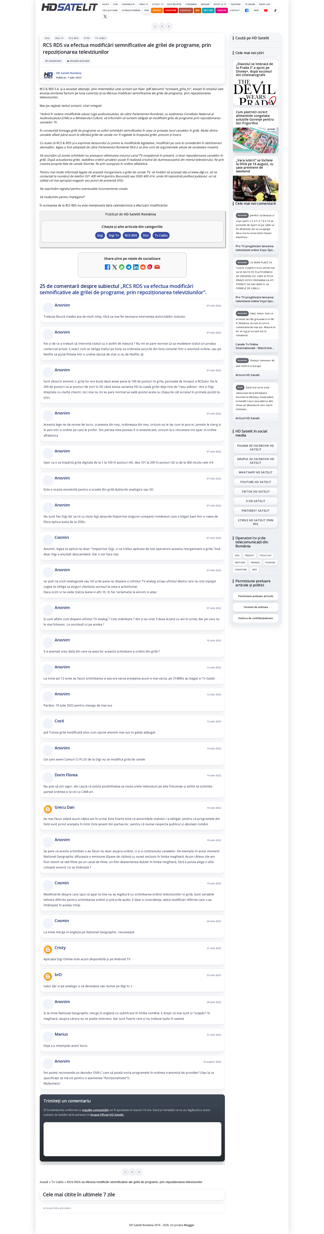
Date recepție (174, 4)
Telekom (221, 10)
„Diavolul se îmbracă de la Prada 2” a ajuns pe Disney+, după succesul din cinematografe (254, 69)
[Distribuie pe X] (114, 267)
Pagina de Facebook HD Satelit (255, 447)
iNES (197, 10)
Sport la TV (219, 4)
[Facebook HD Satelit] (246, 10)
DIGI (146, 10)
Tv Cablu (100, 38)
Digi (47, 38)
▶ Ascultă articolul (78, 60)
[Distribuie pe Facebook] (107, 267)
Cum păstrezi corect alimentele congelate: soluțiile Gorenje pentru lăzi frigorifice (255, 117)
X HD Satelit (255, 501)
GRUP (256, 10)
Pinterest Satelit (256, 510)
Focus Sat (185, 10)
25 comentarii (53, 60)
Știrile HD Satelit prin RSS (255, 522)
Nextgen (208, 10)
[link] (256, 82)
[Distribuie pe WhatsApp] (121, 267)
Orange (157, 10)
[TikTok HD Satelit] (275, 10)
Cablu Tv (143, 4)
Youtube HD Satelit (255, 482)
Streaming (191, 4)
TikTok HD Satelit (255, 491)
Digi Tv (59, 38)
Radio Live (264, 4)
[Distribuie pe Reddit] (143, 267)
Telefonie (235, 4)
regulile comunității (95, 1110)
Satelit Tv (157, 4)
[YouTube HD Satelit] (265, 10)
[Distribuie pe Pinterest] (150, 267)
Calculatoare (110, 10)
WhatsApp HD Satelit (256, 472)
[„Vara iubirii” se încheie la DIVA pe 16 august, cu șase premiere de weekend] (255, 188)
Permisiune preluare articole (255, 596)
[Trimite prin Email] (157, 267)
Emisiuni (205, 4)
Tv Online (250, 4)
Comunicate (128, 4)
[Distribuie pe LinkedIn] (136, 267)
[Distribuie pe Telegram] (128, 267)
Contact (235, 10)
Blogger (189, 1225)
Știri (115, 4)
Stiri (87, 38)
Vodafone (170, 10)
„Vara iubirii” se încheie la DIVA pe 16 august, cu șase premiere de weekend (254, 165)
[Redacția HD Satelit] (48, 75)
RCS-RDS (73, 38)
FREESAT (249, 555)
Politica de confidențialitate (255, 618)
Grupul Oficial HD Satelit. (107, 1115)
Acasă (105, 4)
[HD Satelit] (69, 7)
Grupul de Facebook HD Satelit (255, 461)
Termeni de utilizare (255, 607)
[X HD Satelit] (105, 16)
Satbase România (131, 10)
